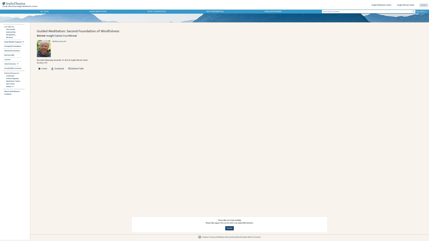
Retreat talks (9, 55)
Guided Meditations (98, 11)
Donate (424, 5)
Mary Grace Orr (61, 41)
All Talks (44, 11)
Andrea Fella (10, 32)
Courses (7, 59)
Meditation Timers (13, 81)
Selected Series (10, 64)
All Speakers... (11, 35)
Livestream (10, 76)
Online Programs (12, 78)
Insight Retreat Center (405, 5)
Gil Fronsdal (10, 29)
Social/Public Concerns (12, 68)
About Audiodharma (12, 91)
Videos (8, 86)
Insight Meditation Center (381, 5)
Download (59, 69)
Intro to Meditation (156, 11)
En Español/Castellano (12, 46)
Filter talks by (420, 11)
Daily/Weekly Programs (13, 42)
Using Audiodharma (273, 11)
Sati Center (10, 84)
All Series (9, 37)
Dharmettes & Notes (12, 51)
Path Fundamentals (215, 11)
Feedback (7, 94)
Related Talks (77, 69)
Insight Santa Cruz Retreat (61, 36)
